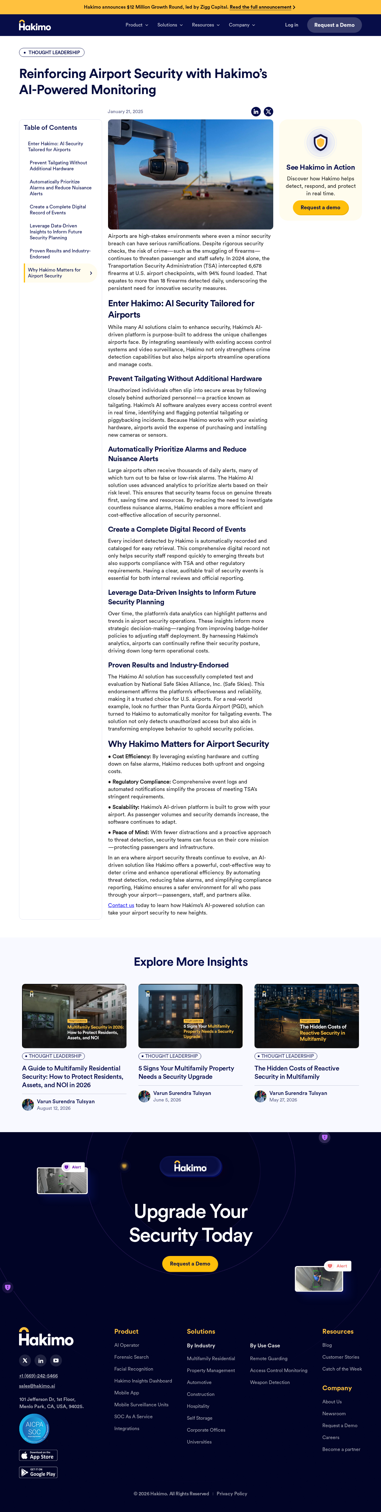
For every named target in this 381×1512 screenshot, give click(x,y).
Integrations (126, 1429)
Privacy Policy (232, 1493)
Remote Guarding (269, 1359)
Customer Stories (340, 1357)
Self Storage (200, 1418)
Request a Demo (339, 1426)
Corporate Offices (206, 1430)
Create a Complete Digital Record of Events (58, 210)
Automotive (199, 1382)
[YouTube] (56, 1360)
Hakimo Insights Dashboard (143, 1381)
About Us (332, 1402)
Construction (201, 1394)
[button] (137, 25)
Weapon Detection (270, 1382)
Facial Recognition (133, 1369)
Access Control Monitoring (278, 1371)
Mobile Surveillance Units (141, 1405)
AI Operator (126, 1345)
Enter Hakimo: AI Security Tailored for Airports (55, 146)
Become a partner (341, 1449)
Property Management (211, 1371)
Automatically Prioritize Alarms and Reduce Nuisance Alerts (61, 188)
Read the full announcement (260, 7)
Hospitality (198, 1406)
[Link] (35, 25)
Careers (330, 1437)
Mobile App (126, 1393)
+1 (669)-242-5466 (38, 1376)
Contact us (121, 905)
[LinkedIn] (256, 111)
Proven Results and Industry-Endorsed (60, 254)
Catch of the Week (342, 1369)
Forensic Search (131, 1357)
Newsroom (334, 1414)
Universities (199, 1442)
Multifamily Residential (211, 1359)
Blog (327, 1345)
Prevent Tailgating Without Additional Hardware (58, 165)
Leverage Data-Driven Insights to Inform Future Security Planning (56, 232)
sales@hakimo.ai (37, 1386)
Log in (291, 25)
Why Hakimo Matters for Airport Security (54, 273)
